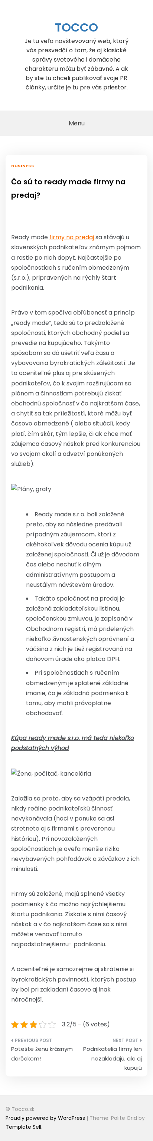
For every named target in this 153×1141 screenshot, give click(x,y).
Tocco (76, 27)
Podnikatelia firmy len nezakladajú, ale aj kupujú (112, 1058)
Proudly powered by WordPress (46, 1118)
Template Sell (23, 1127)
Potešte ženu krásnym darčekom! (42, 1053)
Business (22, 166)
